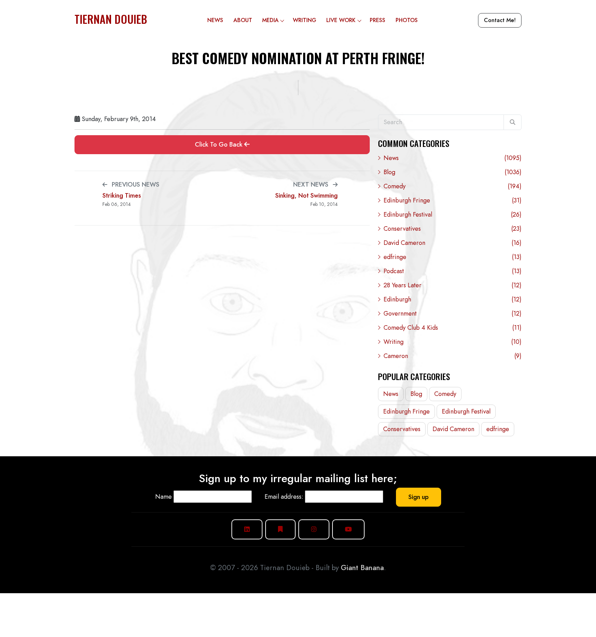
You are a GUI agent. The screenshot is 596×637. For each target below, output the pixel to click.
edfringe (453, 256)
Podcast (453, 271)
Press (377, 20)
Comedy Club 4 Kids (453, 327)
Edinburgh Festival (453, 214)
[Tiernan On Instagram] (313, 529)
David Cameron (453, 242)
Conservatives (453, 228)
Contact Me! (500, 20)
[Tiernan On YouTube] (348, 529)
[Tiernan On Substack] (280, 529)
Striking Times (121, 196)
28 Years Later (453, 285)
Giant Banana (362, 568)
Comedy (453, 186)
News (215, 20)
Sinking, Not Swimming (306, 196)
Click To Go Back (219, 144)
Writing (304, 20)
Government (453, 313)
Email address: (284, 496)
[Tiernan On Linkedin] (246, 529)
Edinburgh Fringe (453, 200)
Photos (407, 20)
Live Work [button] (341, 20)
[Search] (512, 122)
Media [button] (270, 20)
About (243, 20)
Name (163, 496)
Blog (453, 172)
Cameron (453, 355)
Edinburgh (453, 299)
